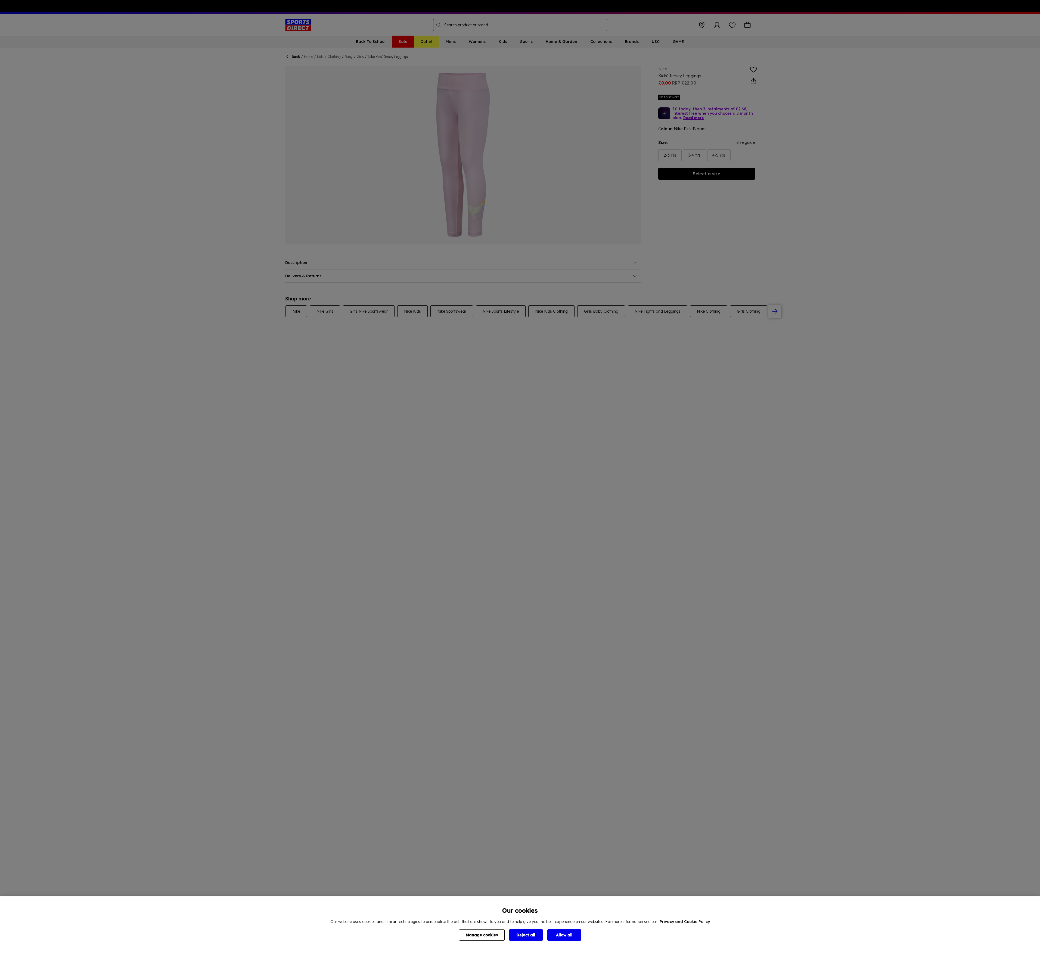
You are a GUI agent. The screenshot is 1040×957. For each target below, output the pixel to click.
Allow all (564, 935)
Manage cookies (482, 935)
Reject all (526, 935)
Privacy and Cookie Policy (685, 921)
